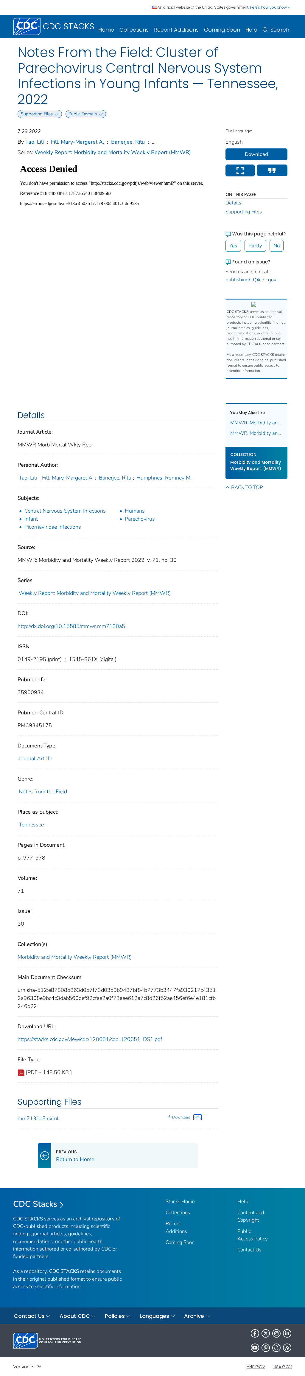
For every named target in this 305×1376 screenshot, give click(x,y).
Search (279, 29)
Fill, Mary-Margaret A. (77, 141)
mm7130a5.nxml (38, 1118)
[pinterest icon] (265, 1347)
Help (251, 29)
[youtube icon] (255, 1347)
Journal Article (35, 758)
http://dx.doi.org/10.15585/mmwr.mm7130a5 (71, 626)
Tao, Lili (34, 141)
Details (233, 202)
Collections (134, 29)
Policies (115, 1316)
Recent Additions (176, 29)
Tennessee (31, 824)
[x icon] (265, 1333)
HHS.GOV (256, 1367)
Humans (135, 510)
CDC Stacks (35, 1204)
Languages (154, 1316)
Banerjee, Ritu (128, 141)
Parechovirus (140, 518)
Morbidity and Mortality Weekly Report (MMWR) (75, 957)
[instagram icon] (276, 1333)
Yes (233, 245)
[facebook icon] (255, 1333)
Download (181, 1117)
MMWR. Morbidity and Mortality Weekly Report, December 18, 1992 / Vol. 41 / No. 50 (256, 433)
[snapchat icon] (276, 1347)
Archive (194, 1316)
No (276, 245)
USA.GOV (282, 1367)
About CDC (75, 1316)
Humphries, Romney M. (164, 477)
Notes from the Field (43, 791)
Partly (255, 245)
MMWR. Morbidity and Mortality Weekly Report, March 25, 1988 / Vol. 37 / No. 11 (256, 422)
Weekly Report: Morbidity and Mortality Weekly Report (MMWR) (113, 152)
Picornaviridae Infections (52, 526)
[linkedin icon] (287, 1333)
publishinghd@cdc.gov (250, 279)
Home (106, 29)
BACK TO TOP (247, 487)
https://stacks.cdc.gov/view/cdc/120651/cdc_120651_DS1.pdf (90, 1039)
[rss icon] (287, 1347)
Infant (31, 518)
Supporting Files (243, 211)
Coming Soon (222, 29)
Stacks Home (180, 1201)
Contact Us (249, 1249)
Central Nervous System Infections (65, 510)
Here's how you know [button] (269, 7)
